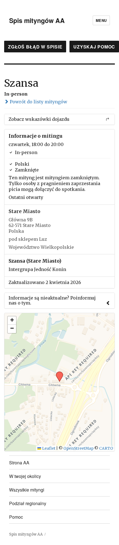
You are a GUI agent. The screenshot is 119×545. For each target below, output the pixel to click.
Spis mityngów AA (37, 20)
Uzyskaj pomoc (94, 47)
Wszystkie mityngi (26, 490)
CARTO (106, 448)
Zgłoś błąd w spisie (35, 47)
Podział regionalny (27, 503)
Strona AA (19, 462)
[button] (57, 373)
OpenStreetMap (78, 448)
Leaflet (48, 448)
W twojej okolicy (25, 476)
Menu (101, 20)
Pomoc (16, 517)
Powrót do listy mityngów (38, 101)
